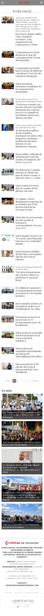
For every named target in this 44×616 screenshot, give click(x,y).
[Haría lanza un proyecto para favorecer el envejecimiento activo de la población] (8, 319)
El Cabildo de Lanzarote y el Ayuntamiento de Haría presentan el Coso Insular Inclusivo (28, 291)
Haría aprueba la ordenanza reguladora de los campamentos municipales (28, 87)
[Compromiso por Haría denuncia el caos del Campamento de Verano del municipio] (8, 54)
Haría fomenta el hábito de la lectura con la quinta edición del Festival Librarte (28, 255)
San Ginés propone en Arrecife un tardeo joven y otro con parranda (22, 443)
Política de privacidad (32, 593)
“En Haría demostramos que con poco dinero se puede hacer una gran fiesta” (27, 276)
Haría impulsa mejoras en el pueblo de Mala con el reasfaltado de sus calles (28, 306)
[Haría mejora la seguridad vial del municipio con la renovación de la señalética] (8, 334)
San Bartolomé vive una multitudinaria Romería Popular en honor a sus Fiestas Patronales (21, 415)
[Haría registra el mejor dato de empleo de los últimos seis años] (8, 187)
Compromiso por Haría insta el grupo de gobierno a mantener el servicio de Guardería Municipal (28, 72)
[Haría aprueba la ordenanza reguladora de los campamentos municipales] (8, 85)
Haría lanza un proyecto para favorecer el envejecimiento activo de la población (28, 321)
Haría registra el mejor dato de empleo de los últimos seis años (27, 188)
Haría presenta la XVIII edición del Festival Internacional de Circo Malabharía (27, 368)
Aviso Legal (18, 593)
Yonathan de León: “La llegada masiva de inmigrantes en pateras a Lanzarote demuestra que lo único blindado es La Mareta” (22, 496)
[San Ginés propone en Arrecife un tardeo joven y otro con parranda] (22, 432)
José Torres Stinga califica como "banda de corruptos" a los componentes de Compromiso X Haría (28, 39)
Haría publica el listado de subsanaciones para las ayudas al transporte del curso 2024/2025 (28, 158)
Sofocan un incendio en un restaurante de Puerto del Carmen (21, 526)
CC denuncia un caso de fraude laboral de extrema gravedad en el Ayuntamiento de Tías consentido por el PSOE (21, 469)
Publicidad (8, 593)
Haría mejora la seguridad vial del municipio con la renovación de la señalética (28, 336)
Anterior (8, 381)
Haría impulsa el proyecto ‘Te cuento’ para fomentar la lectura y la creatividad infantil (28, 239)
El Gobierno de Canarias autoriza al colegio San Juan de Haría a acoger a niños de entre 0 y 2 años (28, 173)
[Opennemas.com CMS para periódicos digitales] (23, 604)
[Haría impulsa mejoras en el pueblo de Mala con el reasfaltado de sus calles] (8, 305)
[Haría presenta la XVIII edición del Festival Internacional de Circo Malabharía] (8, 366)
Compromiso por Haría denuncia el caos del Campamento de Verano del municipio (27, 56)
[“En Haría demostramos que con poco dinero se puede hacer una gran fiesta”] (8, 269)
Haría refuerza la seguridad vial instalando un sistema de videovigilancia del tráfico (28, 352)
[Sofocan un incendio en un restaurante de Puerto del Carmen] (22, 515)
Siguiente (35, 381)
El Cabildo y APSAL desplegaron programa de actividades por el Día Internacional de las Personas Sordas (28, 204)
